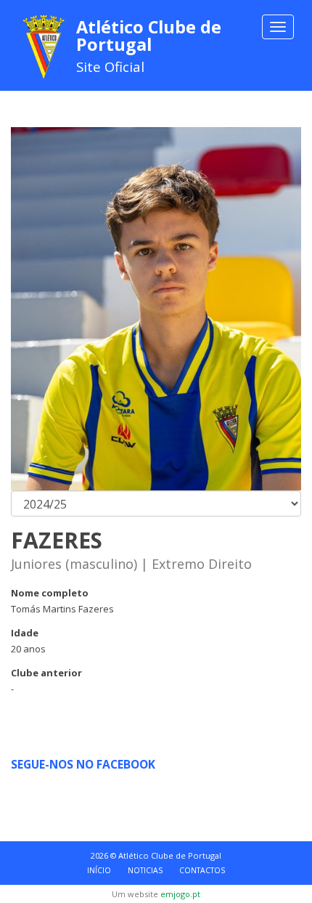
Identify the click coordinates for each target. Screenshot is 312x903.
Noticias (145, 870)
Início (99, 870)
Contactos (202, 870)
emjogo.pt (180, 893)
